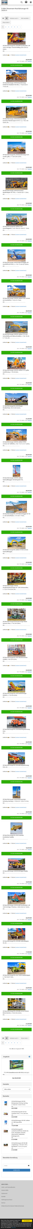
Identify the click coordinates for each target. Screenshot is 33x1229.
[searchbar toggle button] (21, 2)
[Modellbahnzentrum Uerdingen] (4, 2)
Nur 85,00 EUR (16, 1078)
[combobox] (14, 18)
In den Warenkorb (16, 65)
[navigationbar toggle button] (30, 2)
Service (3, 1203)
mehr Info (14, 1227)
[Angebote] (29, 1057)
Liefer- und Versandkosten (8, 1187)
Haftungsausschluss (6, 1199)
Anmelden (16, 1170)
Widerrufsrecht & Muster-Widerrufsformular (12, 1206)
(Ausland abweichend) (20, 55)
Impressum (4, 1193)
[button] (3, 18)
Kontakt (3, 1196)
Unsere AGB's (4, 1190)
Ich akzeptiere (27, 1220)
